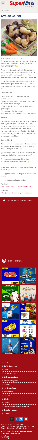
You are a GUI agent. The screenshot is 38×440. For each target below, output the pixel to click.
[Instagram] (12, 419)
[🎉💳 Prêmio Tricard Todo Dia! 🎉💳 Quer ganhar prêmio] (28, 276)
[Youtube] (26, 419)
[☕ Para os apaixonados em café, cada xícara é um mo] (28, 293)
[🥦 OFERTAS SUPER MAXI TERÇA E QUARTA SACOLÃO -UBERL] (28, 311)
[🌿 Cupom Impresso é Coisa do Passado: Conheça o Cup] (10, 293)
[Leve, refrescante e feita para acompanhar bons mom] (10, 346)
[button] (3, 2)
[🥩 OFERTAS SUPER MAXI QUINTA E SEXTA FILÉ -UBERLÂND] (10, 276)
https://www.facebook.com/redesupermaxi (16, 186)
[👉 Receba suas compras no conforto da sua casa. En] (10, 311)
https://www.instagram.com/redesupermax (16, 193)
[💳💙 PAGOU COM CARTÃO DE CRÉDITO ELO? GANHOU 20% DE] (28, 346)
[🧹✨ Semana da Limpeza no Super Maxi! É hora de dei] (28, 328)
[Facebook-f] (17, 419)
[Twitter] (21, 419)
